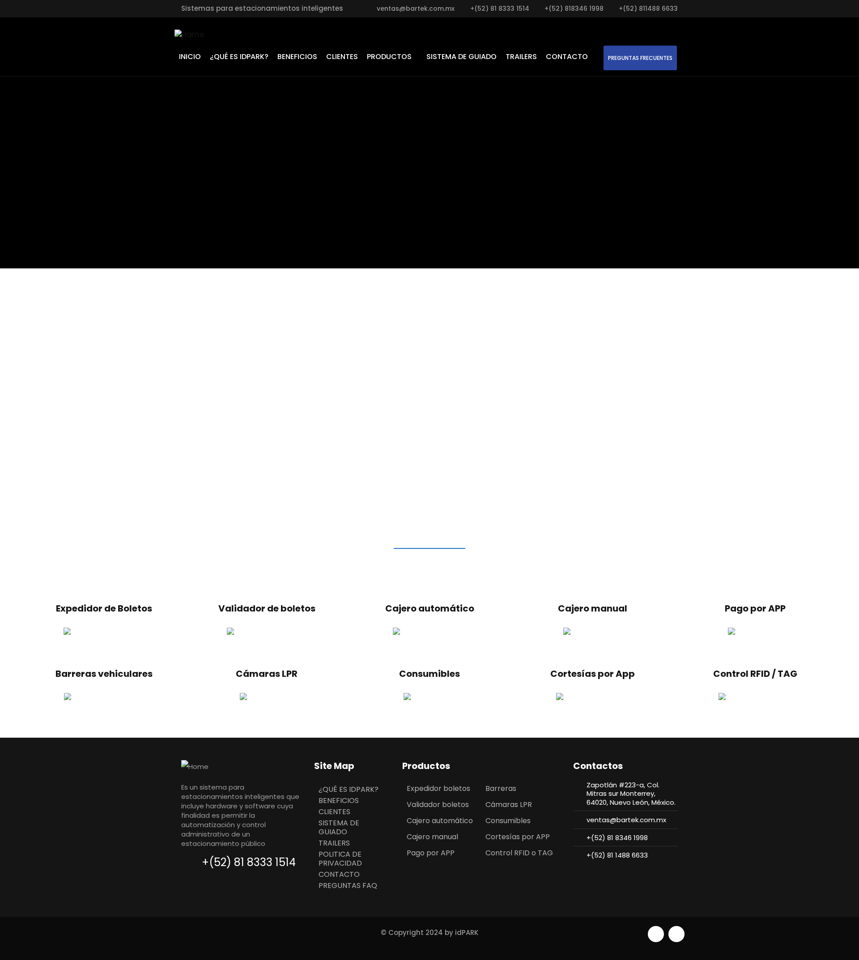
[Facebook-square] (656, 934)
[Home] (189, 34)
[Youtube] (676, 934)
